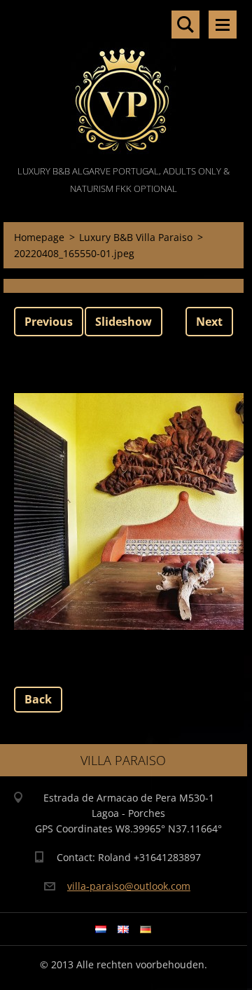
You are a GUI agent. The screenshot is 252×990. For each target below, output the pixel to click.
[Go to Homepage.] (123, 81)
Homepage (39, 237)
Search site (186, 25)
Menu (223, 25)
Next (209, 321)
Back (38, 699)
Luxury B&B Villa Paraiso (135, 237)
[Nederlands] (100, 929)
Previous (48, 321)
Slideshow (123, 321)
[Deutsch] (145, 929)
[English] (123, 929)
